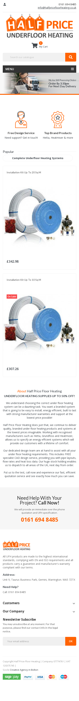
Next (77, 123)
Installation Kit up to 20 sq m (24, 172)
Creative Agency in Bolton (24, 669)
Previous (2, 123)
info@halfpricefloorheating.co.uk (57, 7)
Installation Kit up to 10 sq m (24, 279)
